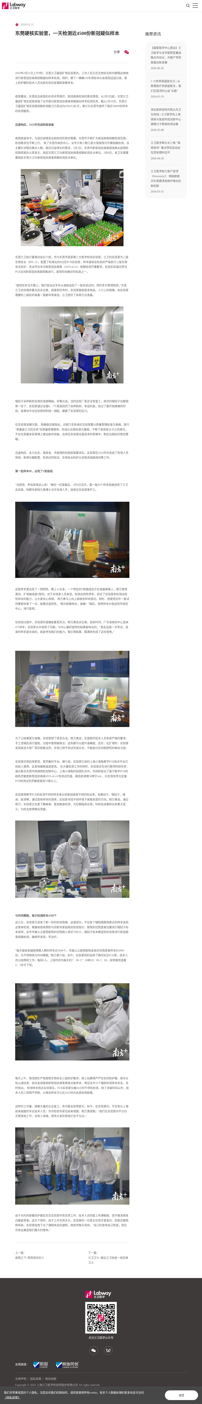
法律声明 (20, 1378)
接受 (181, 1395)
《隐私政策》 (12, 1397)
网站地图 (50, 1378)
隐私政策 (35, 1378)
